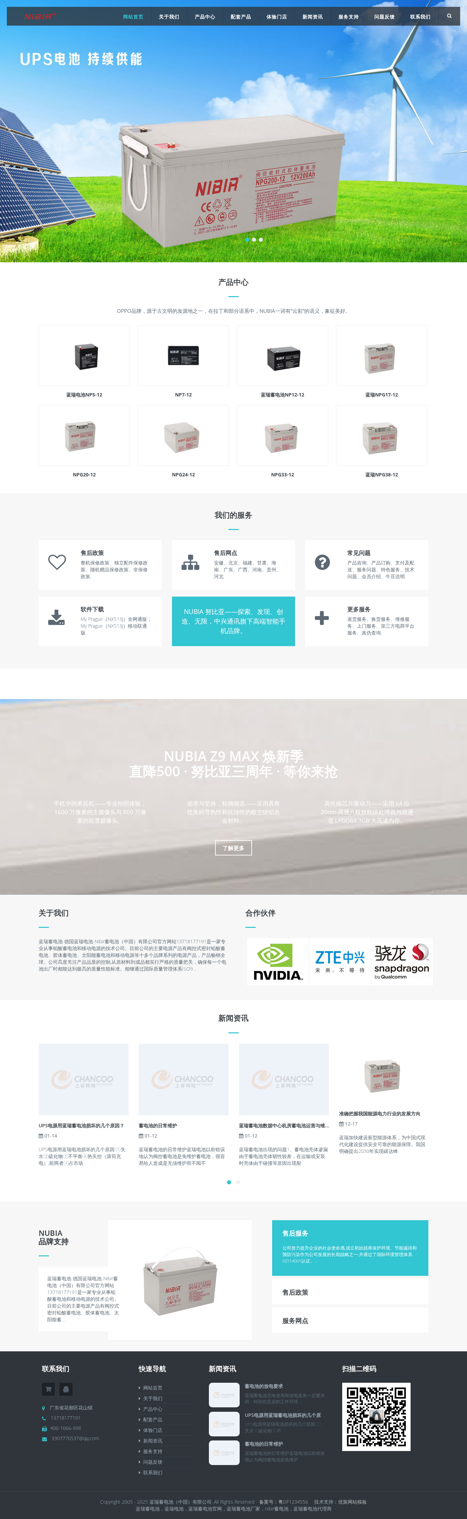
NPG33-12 (282, 474)
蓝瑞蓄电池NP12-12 (282, 394)
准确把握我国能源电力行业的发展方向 (380, 1113)
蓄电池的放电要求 (264, 1386)
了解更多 (233, 848)
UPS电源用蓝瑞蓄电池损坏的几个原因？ (81, 1125)
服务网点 (295, 1320)
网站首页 (133, 16)
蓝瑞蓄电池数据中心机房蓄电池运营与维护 (284, 1125)
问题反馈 (384, 16)
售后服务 (295, 1233)
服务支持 (348, 16)
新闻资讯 (313, 16)
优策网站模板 (352, 1502)
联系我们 (420, 16)
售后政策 (295, 1292)
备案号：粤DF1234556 (284, 1502)
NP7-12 (183, 394)
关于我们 (169, 16)
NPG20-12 (84, 474)
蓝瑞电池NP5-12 (84, 394)
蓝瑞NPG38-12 (381, 474)
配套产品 (241, 16)
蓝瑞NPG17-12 (381, 394)
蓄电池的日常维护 (158, 1125)
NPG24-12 (183, 474)
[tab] (350, 1232)
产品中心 (205, 16)
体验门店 (277, 16)
